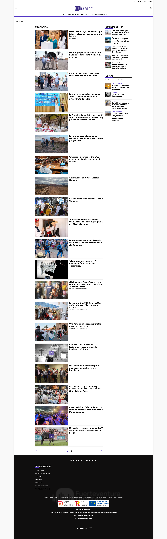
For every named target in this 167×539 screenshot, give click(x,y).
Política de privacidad (42, 489)
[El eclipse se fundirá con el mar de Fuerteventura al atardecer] (108, 86)
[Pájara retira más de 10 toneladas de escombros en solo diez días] (108, 57)
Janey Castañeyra (73, 38)
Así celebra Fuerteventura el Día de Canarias (86, 200)
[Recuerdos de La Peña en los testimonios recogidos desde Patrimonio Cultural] (51, 353)
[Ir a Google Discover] (140, 2)
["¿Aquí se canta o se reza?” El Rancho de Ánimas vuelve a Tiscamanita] (51, 269)
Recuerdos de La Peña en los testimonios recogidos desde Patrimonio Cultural (83, 347)
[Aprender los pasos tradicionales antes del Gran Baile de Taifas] (51, 81)
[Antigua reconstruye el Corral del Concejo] (51, 186)
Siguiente (101, 451)
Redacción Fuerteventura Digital (78, 289)
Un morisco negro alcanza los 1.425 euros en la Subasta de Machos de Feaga (86, 430)
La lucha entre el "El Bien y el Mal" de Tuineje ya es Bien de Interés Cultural (85, 305)
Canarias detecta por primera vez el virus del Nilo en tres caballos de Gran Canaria (120, 49)
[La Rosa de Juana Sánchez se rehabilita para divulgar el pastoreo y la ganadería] (51, 144)
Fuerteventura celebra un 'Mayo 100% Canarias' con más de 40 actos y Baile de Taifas (84, 96)
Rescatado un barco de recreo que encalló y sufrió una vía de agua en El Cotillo (120, 41)
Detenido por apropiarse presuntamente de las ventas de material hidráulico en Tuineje (120, 105)
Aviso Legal (39, 483)
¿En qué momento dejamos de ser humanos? (118, 96)
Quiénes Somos (40, 470)
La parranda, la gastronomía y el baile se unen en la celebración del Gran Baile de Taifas (85, 389)
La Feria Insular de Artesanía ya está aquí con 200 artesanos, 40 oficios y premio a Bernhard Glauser (86, 117)
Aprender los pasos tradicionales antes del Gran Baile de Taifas (84, 74)
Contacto (38, 477)
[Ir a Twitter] (134, 2)
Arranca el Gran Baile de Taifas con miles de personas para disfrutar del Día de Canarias (86, 409)
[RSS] (142, 2)
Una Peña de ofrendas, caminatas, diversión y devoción (85, 325)
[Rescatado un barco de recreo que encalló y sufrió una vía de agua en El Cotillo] (108, 40)
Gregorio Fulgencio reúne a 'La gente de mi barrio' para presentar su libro (85, 159)
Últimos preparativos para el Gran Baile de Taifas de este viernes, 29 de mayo (85, 55)
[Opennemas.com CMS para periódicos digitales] (83, 528)
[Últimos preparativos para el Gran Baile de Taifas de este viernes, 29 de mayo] (51, 60)
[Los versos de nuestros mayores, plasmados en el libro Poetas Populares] (51, 373)
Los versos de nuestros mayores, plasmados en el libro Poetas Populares (84, 368)
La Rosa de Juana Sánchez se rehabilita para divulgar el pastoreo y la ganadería (86, 138)
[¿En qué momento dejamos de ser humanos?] (108, 94)
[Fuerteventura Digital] (83, 8)
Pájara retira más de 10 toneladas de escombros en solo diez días (120, 57)
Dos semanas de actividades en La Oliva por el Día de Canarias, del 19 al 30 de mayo (85, 242)
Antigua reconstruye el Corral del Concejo (85, 179)
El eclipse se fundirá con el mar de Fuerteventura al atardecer (120, 87)
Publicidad (38, 480)
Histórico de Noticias (42, 473)
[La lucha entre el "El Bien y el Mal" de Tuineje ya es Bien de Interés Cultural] (51, 311)
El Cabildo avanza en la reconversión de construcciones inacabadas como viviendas (120, 117)
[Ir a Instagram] (136, 2)
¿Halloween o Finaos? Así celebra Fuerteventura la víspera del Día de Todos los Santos (85, 284)
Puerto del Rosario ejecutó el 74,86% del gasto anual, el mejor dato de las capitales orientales (119, 66)
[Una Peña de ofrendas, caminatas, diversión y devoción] (51, 332)
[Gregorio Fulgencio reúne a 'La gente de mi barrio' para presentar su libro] (51, 165)
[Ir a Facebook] (81, 460)
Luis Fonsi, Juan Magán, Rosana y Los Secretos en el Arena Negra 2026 (120, 32)
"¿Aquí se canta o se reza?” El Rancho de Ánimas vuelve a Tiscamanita (83, 263)
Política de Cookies (41, 486)
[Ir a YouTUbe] (138, 2)
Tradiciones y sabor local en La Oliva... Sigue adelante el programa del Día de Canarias (86, 222)
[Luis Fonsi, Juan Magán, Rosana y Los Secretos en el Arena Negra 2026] (108, 32)
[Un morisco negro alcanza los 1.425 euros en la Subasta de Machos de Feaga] (51, 436)
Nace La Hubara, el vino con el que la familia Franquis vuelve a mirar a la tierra (85, 34)
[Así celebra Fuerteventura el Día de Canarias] (51, 206)
